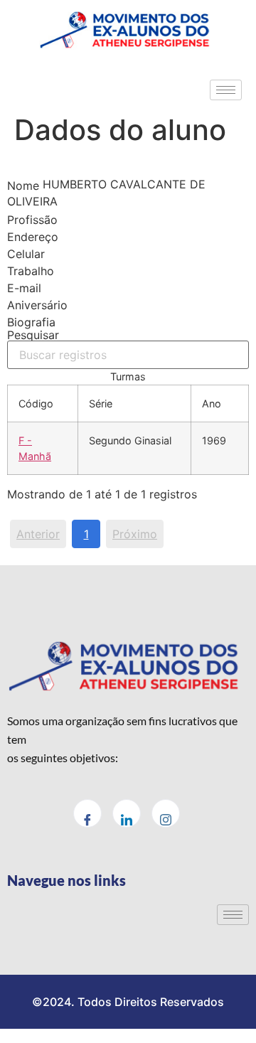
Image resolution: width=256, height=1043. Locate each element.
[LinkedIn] (126, 813)
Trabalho (30, 271)
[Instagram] (165, 813)
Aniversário (37, 305)
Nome (23, 185)
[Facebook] (87, 813)
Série (100, 403)
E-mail (24, 288)
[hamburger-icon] (226, 90)
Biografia (31, 322)
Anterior (38, 534)
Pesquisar (33, 335)
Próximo (134, 534)
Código (35, 403)
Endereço (32, 236)
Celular (26, 254)
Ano (211, 403)
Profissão (32, 219)
